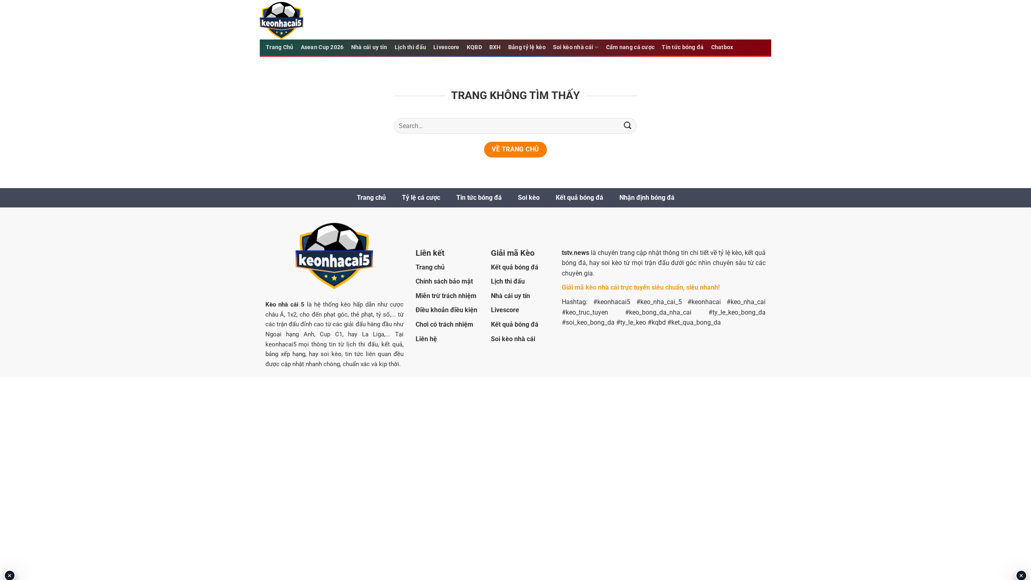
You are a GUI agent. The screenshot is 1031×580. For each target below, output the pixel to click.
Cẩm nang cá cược (630, 47)
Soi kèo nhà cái (573, 47)
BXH (495, 47)
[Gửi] (627, 126)
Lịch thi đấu (410, 47)
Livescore (446, 47)
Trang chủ (371, 197)
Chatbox (722, 47)
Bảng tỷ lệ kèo (527, 47)
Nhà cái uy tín (369, 47)
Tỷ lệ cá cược (421, 197)
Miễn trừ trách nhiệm (446, 296)
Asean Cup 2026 (322, 47)
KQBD (474, 47)
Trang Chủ (280, 47)
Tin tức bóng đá (683, 47)
